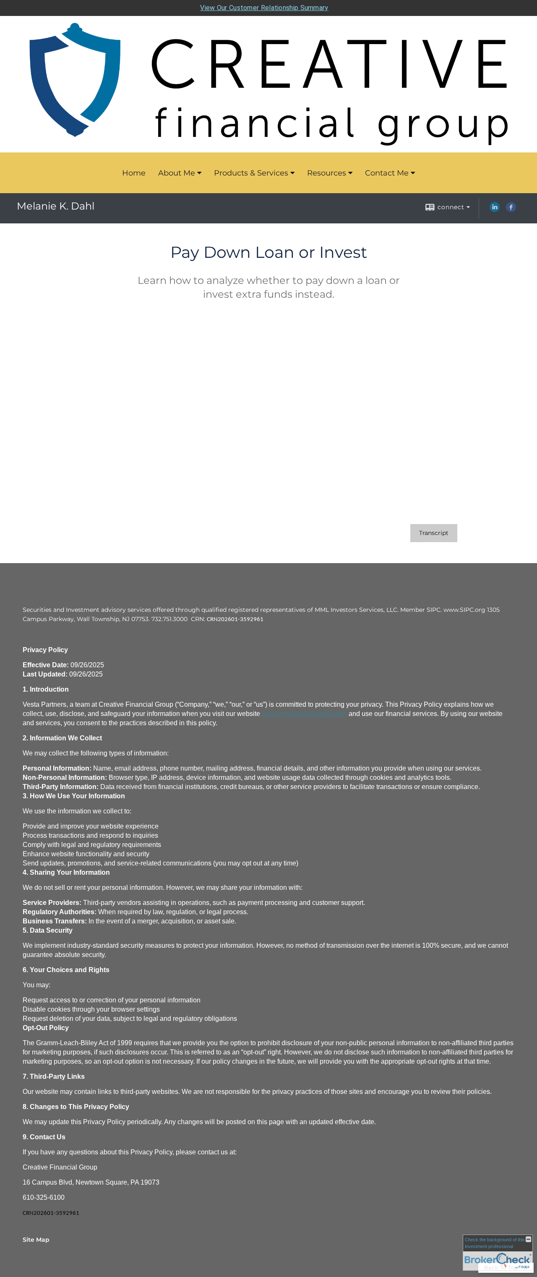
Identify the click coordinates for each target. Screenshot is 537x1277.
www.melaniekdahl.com (304, 714)
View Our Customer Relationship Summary (264, 8)
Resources (326, 173)
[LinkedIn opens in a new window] (495, 210)
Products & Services (251, 173)
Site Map (36, 1239)
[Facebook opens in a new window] (511, 210)
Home (134, 173)
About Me (176, 173)
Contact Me (387, 173)
